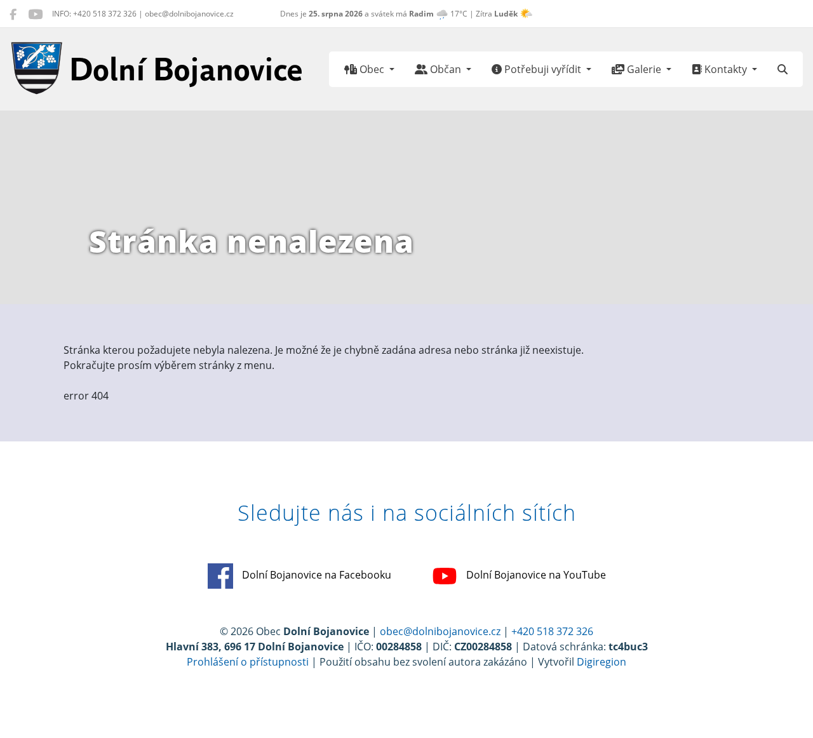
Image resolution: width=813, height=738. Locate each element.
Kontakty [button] (725, 69)
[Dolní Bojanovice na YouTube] (35, 14)
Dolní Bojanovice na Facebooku (315, 575)
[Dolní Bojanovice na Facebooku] (13, 14)
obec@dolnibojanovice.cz (440, 631)
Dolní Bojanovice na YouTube (535, 575)
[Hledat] (782, 69)
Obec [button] (372, 69)
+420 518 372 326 (552, 631)
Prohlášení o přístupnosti (248, 662)
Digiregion (601, 662)
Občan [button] (445, 69)
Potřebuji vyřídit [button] (543, 69)
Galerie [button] (644, 69)
